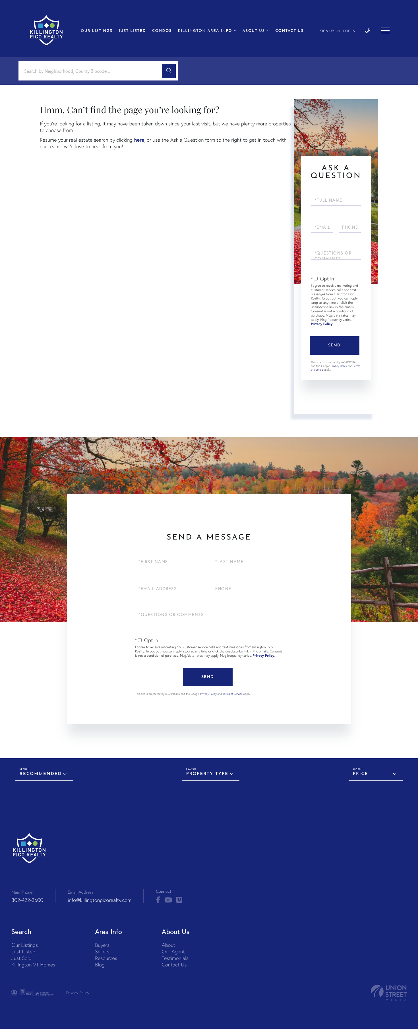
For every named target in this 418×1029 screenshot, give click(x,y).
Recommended (41, 774)
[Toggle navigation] (385, 30)
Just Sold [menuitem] (21, 958)
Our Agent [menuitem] (173, 951)
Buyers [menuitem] (102, 945)
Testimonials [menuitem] (175, 958)
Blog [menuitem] (100, 964)
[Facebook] (158, 900)
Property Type (207, 774)
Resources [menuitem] (106, 958)
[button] (169, 71)
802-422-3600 (27, 900)
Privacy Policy (322, 324)
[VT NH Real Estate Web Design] (389, 993)
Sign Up (327, 31)
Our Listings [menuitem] (96, 31)
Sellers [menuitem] (102, 951)
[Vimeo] (179, 900)
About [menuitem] (168, 945)
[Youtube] (168, 900)
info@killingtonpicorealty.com (99, 900)
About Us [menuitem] (254, 31)
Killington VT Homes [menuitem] (33, 964)
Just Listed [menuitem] (132, 31)
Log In (349, 31)
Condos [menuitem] (162, 31)
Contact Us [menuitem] (289, 31)
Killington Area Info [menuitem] (205, 31)
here (139, 139)
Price (360, 774)
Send (334, 345)
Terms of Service (233, 694)
